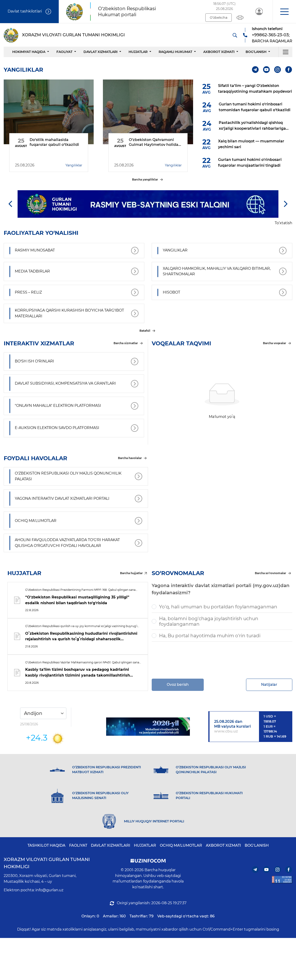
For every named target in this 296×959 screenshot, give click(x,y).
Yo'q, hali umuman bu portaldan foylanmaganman (218, 607)
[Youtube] (266, 69)
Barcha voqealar (274, 343)
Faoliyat (64, 52)
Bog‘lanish (256, 52)
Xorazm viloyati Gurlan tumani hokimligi (47, 863)
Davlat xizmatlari (100, 52)
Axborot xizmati (218, 52)
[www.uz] (282, 879)
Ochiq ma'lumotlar (181, 845)
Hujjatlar (138, 52)
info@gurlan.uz (49, 890)
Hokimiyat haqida (28, 52)
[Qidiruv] (234, 35)
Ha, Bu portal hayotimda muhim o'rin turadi (209, 635)
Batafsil (144, 330)
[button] (284, 11)
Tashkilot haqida (46, 845)
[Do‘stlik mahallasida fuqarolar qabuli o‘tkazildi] (49, 112)
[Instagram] (277, 69)
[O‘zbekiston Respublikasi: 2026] (148, 726)
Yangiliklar (73, 165)
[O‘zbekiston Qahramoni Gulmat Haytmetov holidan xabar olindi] (148, 112)
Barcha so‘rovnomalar (270, 573)
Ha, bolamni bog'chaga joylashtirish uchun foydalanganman (208, 621)
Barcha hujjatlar (131, 573)
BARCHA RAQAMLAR (272, 41)
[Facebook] (288, 69)
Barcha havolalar (130, 458)
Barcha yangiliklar (145, 179)
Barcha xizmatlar (126, 343)
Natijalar (269, 684)
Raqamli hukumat (175, 52)
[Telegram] (255, 69)
